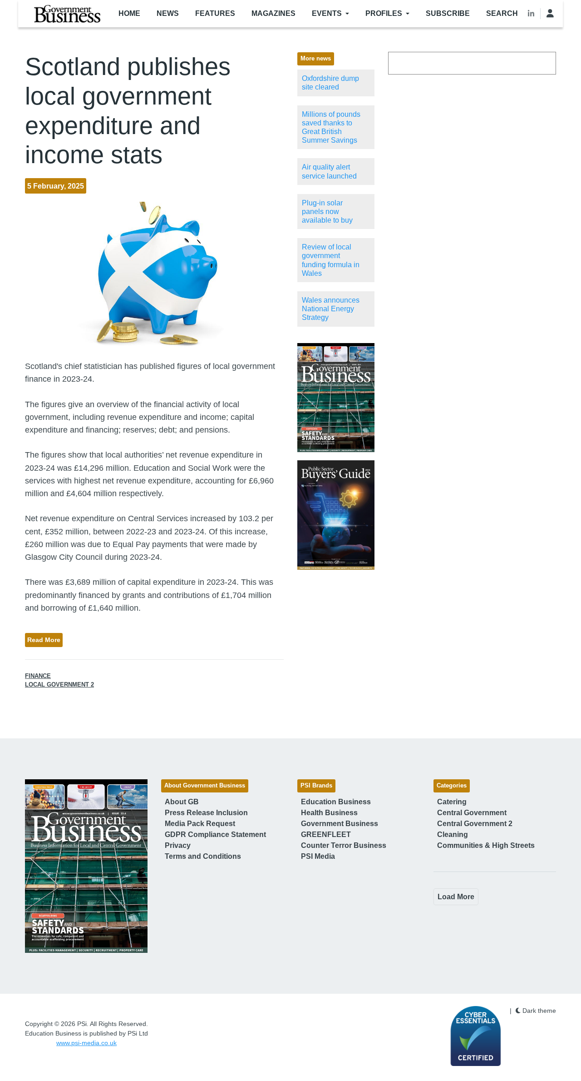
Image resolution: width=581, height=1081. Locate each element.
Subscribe (448, 13)
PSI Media (318, 856)
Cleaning (452, 834)
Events (327, 13)
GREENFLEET (326, 834)
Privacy (178, 845)
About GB (182, 802)
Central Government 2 (474, 823)
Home (129, 13)
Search (502, 13)
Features (215, 13)
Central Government (472, 813)
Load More (456, 897)
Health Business (329, 813)
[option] (335, 398)
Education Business (336, 802)
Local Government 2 (59, 685)
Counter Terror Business (343, 845)
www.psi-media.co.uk (86, 1042)
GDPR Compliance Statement (215, 834)
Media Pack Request (200, 823)
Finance (38, 676)
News (168, 13)
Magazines (273, 13)
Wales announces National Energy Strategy (330, 308)
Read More (43, 639)
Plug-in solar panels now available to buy (327, 211)
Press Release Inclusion (206, 813)
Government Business (339, 823)
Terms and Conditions (203, 856)
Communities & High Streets (486, 845)
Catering (452, 802)
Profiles (383, 13)
